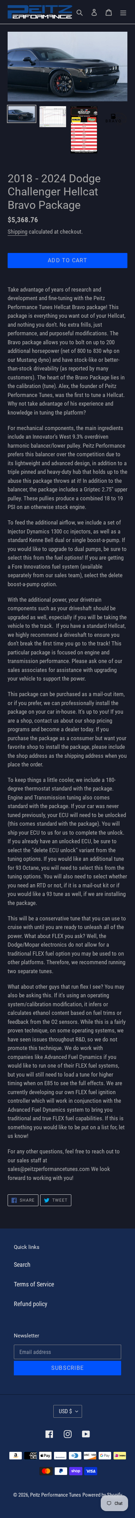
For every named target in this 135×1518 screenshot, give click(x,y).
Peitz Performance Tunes (55, 1495)
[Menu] (123, 12)
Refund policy (30, 1303)
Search (22, 1264)
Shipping (17, 231)
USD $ (65, 1411)
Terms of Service (34, 1284)
